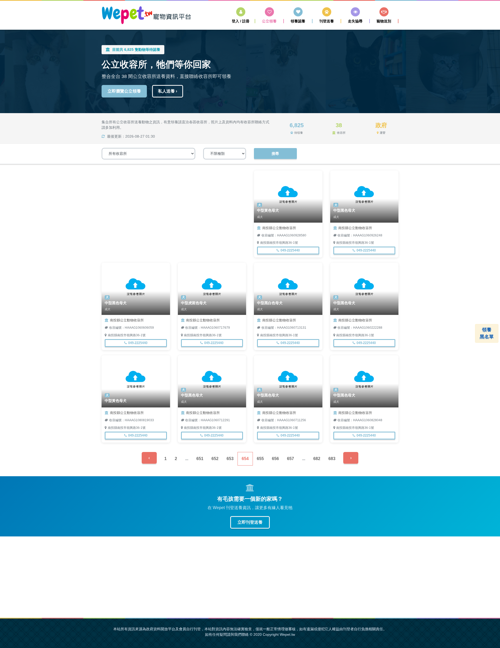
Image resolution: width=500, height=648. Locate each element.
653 (230, 458)
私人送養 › (167, 91)
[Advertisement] (174, 206)
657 (290, 458)
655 (260, 458)
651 (199, 458)
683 (331, 458)
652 (214, 458)
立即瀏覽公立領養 (124, 91)
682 (316, 458)
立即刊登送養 (250, 522)
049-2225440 (290, 250)
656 (275, 458)
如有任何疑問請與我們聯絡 (227, 634)
